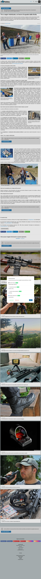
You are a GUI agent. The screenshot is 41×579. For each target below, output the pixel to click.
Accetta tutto (11, 300)
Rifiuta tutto (17, 300)
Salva (31, 300)
